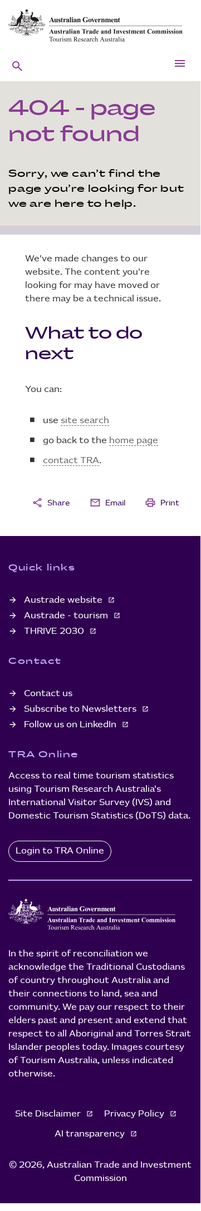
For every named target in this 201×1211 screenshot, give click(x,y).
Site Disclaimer (49, 1114)
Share (51, 502)
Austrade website (64, 600)
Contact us (48, 693)
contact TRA (71, 460)
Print (162, 502)
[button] (17, 65)
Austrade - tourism (67, 616)
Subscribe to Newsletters (81, 709)
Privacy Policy (135, 1114)
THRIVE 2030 (55, 631)
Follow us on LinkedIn (71, 724)
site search (85, 420)
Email (107, 502)
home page (133, 440)
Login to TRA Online (60, 851)
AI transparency (91, 1134)
